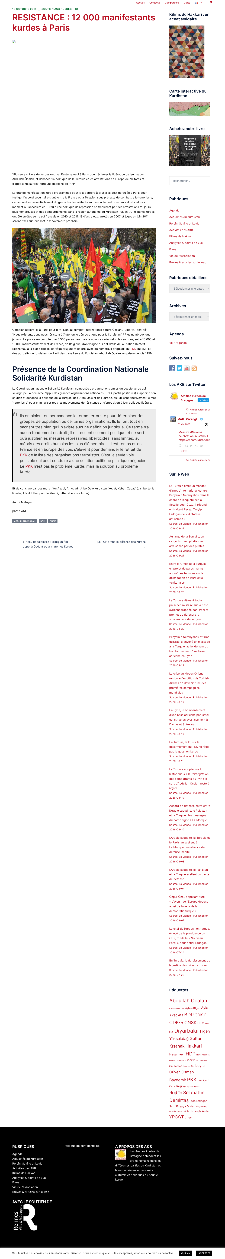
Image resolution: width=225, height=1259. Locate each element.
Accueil (140, 2)
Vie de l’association (182, 256)
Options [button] (185, 1253)
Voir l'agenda (178, 342)
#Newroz (196, 432)
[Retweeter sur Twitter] (187, 409)
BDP (42, 521)
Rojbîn (175, 1092)
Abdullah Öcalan (25, 521)
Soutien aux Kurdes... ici (60, 8)
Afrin (171, 1008)
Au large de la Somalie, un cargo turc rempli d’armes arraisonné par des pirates (186, 541)
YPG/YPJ (178, 1116)
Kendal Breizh (202, 1060)
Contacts (154, 2)
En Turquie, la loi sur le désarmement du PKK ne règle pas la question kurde (189, 746)
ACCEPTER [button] (204, 1253)
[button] (211, 2)
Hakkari (193, 1046)
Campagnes (172, 2)
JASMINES (181, 1060)
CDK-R (176, 1022)
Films (172, 249)
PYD (200, 1081)
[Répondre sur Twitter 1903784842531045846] (181, 446)
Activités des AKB (181, 230)
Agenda (174, 210)
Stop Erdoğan (198, 1101)
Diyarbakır (186, 1031)
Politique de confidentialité (81, 1145)
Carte (187, 2)
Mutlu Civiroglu (188, 419)
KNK (171, 1066)
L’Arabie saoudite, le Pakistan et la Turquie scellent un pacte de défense (189, 874)
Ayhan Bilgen (192, 1008)
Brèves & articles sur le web (187, 262)
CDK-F (201, 1015)
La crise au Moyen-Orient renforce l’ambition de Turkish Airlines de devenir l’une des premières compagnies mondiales (189, 683)
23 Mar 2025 (184, 424)
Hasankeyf (177, 1054)
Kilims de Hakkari (180, 236)
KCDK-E (191, 1060)
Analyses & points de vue (186, 243)
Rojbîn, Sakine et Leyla (184, 223)
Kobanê (178, 1066)
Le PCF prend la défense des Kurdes (121, 541)
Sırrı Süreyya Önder (182, 1106)
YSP (189, 1117)
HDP (190, 1054)
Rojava (181, 1086)
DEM (200, 1023)
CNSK (53, 521)
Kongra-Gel (188, 1066)
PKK (133, 348)
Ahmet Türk (179, 1008)
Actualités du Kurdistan (184, 217)
